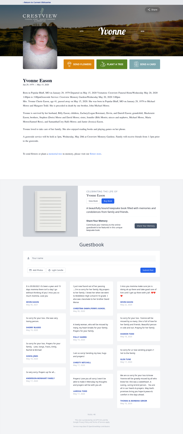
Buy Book (108, 201)
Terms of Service (99, 422)
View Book (93, 201)
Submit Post (148, 270)
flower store (95, 153)
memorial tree (55, 153)
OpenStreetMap (94, 426)
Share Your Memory (146, 226)
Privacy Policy (84, 422)
